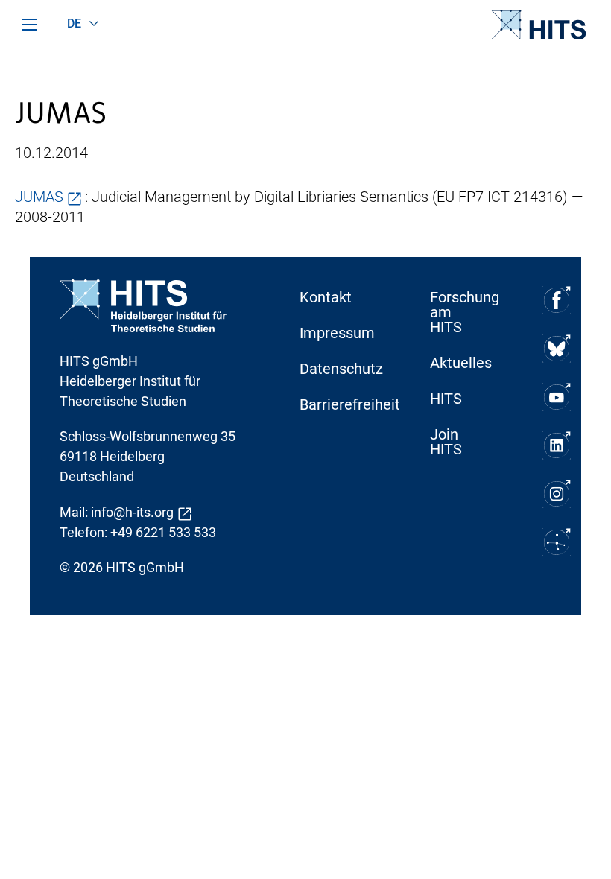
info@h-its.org (132, 512)
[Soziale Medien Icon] (556, 299)
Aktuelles (461, 363)
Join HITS (446, 441)
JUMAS (39, 197)
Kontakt (326, 297)
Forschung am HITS (464, 312)
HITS (446, 398)
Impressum (337, 333)
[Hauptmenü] (29, 24)
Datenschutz (339, 369)
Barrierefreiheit (339, 404)
